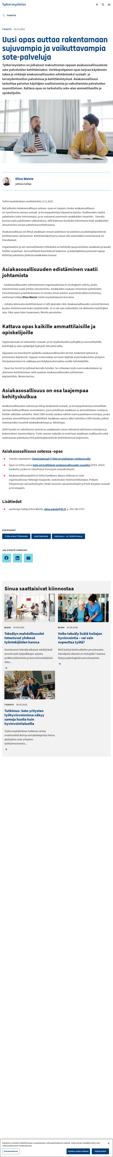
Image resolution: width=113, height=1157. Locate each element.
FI (97, 5)
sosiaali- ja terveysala (68, 536)
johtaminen (41, 536)
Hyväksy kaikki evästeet (78, 1151)
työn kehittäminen (16, 536)
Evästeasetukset (11, 1151)
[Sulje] (109, 1143)
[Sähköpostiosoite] (28, 558)
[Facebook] (6, 558)
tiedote (11, 15)
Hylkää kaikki (100, 1151)
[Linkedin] (17, 558)
